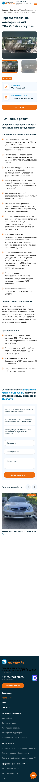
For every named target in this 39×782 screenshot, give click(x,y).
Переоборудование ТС (12, 713)
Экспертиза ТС (8, 743)
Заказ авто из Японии (10, 768)
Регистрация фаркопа (11, 728)
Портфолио (7, 698)
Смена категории (9, 723)
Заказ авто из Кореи (10, 773)
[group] (19, 45)
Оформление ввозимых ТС (13, 764)
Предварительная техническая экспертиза (19, 748)
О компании (7, 693)
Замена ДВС (7, 718)
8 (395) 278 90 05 (21, 1)
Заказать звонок (13, 685)
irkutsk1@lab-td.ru (7, 679)
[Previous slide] (28, 487)
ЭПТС (4, 778)
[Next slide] (34, 487)
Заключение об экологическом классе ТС (19, 758)
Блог (4, 702)
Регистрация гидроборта (12, 732)
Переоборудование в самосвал (14, 737)
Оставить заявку (18, 475)
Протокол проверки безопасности (15, 753)
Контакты (6, 707)
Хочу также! (19, 107)
